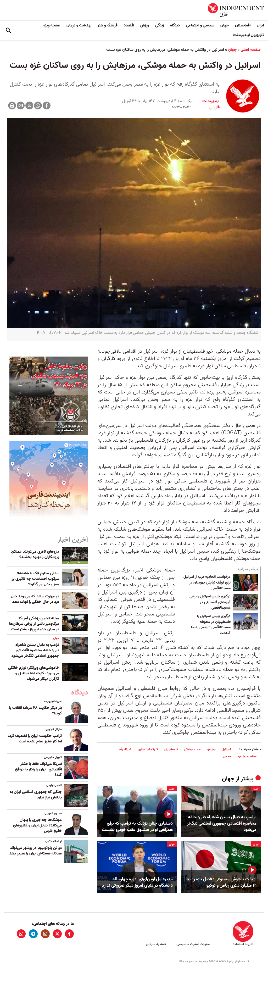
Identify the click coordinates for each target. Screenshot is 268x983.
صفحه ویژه (51, 25)
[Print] (12, 105)
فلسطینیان (171, 749)
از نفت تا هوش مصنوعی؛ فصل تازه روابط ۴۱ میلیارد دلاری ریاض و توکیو (221, 882)
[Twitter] (29, 105)
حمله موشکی (192, 749)
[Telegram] (33, 933)
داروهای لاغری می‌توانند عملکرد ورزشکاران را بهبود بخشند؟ (35, 554)
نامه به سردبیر (156, 944)
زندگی (159, 25)
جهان (224, 25)
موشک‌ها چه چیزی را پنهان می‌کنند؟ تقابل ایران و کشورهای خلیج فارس (37, 825)
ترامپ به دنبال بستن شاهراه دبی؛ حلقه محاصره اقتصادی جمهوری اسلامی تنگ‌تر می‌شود (221, 823)
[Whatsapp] (38, 105)
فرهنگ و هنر (108, 25)
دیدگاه (175, 25)
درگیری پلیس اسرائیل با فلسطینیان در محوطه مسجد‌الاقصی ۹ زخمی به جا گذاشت (211, 624)
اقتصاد (129, 25)
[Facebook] (47, 105)
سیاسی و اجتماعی (200, 25)
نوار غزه (211, 749)
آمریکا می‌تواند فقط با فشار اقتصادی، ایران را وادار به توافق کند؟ (38, 769)
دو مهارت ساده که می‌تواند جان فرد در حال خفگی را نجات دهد (35, 599)
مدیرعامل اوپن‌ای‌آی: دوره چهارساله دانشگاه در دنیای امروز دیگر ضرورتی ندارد (137, 882)
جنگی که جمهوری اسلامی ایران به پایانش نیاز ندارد (36, 795)
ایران (260, 25)
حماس (227, 756)
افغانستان (242, 25)
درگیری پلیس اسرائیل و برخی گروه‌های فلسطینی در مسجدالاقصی (210, 602)
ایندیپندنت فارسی (211, 104)
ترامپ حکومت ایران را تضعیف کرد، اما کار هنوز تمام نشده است (35, 739)
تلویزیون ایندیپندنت (248, 35)
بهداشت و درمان (78, 25)
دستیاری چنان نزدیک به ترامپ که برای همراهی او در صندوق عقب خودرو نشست (137, 826)
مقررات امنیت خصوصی (193, 944)
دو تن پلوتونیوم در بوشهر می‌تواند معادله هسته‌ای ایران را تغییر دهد (35, 851)
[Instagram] (45, 933)
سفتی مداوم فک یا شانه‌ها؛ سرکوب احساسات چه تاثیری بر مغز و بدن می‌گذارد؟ (35, 578)
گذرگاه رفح (125, 749)
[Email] (21, 105)
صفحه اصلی (251, 49)
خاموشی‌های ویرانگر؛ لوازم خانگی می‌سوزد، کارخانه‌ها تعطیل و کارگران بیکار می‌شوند (33, 673)
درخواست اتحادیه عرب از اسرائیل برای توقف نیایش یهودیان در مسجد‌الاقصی (207, 582)
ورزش (144, 25)
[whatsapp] (21, 933)
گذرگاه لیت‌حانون (148, 749)
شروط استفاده (243, 944)
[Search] (8, 30)
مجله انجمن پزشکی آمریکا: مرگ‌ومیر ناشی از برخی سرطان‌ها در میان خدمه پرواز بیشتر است (34, 623)
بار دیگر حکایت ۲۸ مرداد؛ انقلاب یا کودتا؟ (35, 711)
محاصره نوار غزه (247, 756)
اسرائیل (226, 749)
